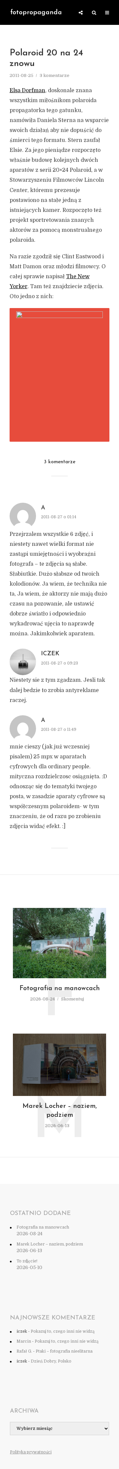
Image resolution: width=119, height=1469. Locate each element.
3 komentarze (54, 75)
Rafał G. (24, 1351)
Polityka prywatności (31, 1452)
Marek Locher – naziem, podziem (59, 1110)
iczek (50, 654)
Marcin (24, 1341)
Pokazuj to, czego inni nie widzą (63, 1331)
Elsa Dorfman (27, 91)
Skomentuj (72, 998)
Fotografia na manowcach (60, 988)
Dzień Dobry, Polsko (51, 1361)
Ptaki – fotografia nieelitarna (64, 1351)
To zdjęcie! (27, 1261)
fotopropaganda (36, 12)
